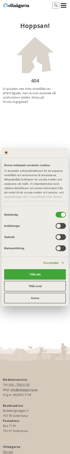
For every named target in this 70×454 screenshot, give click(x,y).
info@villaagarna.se (24, 390)
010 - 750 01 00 (19, 385)
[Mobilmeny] (63, 5)
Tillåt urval (35, 286)
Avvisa (35, 297)
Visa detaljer (51, 262)
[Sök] (55, 5)
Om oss (8, 452)
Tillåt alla (35, 274)
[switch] (61, 226)
